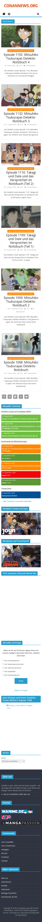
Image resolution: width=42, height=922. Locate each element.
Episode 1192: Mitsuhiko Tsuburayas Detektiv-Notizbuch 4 (21, 58)
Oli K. (21, 66)
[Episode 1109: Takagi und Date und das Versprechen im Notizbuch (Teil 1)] (21, 207)
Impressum (5, 889)
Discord (4, 853)
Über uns (4, 878)
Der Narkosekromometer (14, 664)
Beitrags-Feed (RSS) (8, 893)
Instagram (5, 849)
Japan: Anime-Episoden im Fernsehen (21, 51)
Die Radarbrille (9, 671)
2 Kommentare (31, 187)
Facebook (5, 857)
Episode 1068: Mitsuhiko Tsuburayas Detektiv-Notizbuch (21, 366)
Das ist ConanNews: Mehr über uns (16, 794)
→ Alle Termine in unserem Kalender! (16, 501)
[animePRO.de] (6, 816)
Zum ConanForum (8, 846)
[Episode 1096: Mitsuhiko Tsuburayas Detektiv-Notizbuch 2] (21, 270)
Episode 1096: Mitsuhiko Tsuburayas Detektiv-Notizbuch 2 (21, 301)
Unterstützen (6, 882)
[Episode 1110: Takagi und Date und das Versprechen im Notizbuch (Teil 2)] (21, 144)
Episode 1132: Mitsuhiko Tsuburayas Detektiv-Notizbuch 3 (21, 117)
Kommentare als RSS (9, 897)
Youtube (4, 861)
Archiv (3, 758)
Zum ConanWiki (7, 842)
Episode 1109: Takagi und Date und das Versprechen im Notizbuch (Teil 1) (21, 240)
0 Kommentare (31, 66)
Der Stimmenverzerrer (12, 668)
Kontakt (4, 885)
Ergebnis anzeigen (21, 690)
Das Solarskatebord (11, 660)
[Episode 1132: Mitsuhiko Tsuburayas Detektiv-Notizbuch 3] (21, 85)
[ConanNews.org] (4, 14)
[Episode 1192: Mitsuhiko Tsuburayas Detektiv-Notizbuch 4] (21, 26)
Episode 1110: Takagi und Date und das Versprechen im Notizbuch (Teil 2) (21, 178)
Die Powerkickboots (12, 675)
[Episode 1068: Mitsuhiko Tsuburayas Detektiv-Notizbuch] (21, 334)
